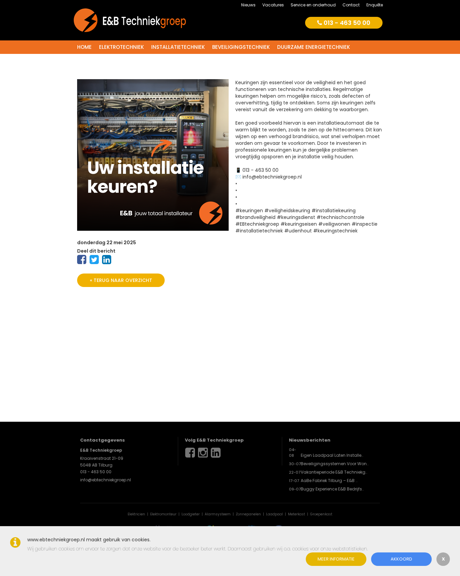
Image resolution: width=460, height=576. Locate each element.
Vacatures (273, 5)
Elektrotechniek (121, 47)
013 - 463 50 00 (347, 23)
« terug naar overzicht (121, 280)
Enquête (374, 5)
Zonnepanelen (248, 514)
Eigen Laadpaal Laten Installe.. (332, 455)
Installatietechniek (178, 47)
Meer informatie (336, 559)
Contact (351, 5)
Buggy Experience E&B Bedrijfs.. (332, 489)
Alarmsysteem (218, 514)
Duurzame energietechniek (313, 47)
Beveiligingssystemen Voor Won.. (335, 464)
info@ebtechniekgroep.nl (105, 480)
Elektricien (136, 514)
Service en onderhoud (313, 5)
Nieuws (248, 5)
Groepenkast (321, 514)
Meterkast (296, 514)
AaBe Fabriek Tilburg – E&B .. (329, 480)
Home (84, 47)
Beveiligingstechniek (241, 47)
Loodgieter (191, 514)
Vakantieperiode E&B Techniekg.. (334, 472)
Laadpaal (274, 514)
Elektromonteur (163, 514)
